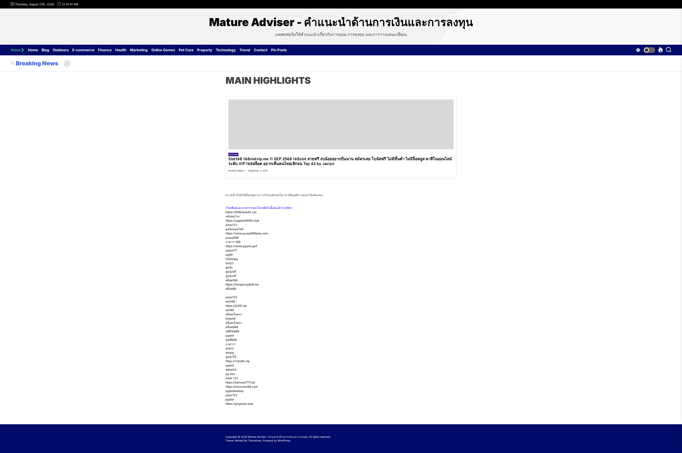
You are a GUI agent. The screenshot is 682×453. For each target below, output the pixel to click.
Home (16, 50)
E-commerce (83, 50)
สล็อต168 (231, 280)
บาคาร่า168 (233, 242)
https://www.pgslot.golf (241, 246)
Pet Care (186, 50)
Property (204, 50)
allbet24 (231, 369)
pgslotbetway (235, 391)
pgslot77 (231, 250)
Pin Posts (279, 50)
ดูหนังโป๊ (231, 357)
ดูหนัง (229, 267)
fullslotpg (232, 259)
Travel (244, 50)
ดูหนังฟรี (231, 271)
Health (120, 50)
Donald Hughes (236, 170)
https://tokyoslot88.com (242, 386)
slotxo (230, 348)
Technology (226, 50)
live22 (230, 263)
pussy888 (232, 237)
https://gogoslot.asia (239, 403)
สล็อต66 (231, 288)
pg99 (229, 254)
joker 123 (232, 378)
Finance (105, 50)
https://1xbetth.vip (238, 361)
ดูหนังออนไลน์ (234, 229)
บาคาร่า (231, 344)
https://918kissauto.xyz (241, 212)
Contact (260, 50)
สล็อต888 (232, 327)
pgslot (230, 335)
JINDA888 (232, 331)
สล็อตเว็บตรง (234, 314)
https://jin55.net (236, 306)
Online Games (163, 50)
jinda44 (231, 318)
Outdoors (61, 50)
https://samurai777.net (240, 382)
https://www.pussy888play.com (247, 233)
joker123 (231, 225)
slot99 (230, 310)
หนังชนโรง (232, 216)
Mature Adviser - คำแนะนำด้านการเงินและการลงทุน (341, 22)
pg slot (230, 374)
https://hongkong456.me (242, 284)
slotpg (230, 352)
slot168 (230, 301)
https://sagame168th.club (242, 220)
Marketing (139, 50)
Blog (45, 50)
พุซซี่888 (231, 340)
